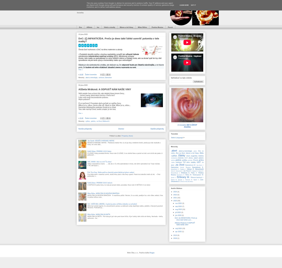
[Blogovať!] (103, 75)
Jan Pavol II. (187, 171)
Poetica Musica (157, 27)
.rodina (173, 162)
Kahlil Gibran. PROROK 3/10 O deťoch (99, 183)
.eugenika (194, 156)
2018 (175, 238)
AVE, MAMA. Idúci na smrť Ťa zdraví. (99, 162)
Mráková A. (106, 121)
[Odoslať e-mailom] (101, 75)
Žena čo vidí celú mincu (186, 181)
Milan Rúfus (142, 27)
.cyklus (87, 121)
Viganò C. (196, 179)
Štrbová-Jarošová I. (197, 177)
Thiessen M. (188, 179)
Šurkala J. (181, 179)
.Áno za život (180, 153)
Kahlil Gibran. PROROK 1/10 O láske (99, 151)
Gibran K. (190, 169)
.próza (201, 160)
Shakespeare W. (198, 175)
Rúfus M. (189, 175)
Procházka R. (181, 175)
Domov (121, 129)
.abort (174, 150)
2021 (175, 198)
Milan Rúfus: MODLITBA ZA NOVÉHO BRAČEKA (103, 193)
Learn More (184, 5)
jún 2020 (178, 215)
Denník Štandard (185, 167)
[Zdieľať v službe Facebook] (107, 75)
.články (181, 155)
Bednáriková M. (190, 165)
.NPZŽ (186, 158)
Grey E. (173, 171)
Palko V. (194, 173)
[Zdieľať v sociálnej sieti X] (105, 75)
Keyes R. (201, 171)
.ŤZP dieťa (186, 162)
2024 (175, 192)
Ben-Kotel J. (200, 165)
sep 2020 (178, 206)
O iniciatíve (187, 126)
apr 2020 (178, 231)
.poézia (93, 121)
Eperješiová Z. (175, 169)
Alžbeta (89, 27)
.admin (195, 151)
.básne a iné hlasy (192, 153)
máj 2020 (178, 228)
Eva (80, 27)
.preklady (189, 160)
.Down (188, 156)
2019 (175, 235)
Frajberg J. (183, 169)
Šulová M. (174, 179)
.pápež (196, 158)
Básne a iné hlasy (126, 27)
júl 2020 (178, 212)
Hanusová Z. (179, 171)
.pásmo (201, 158)
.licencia (181, 158)
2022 (175, 195)
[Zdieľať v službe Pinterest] (110, 75)
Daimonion (108, 77)
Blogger (152, 253)
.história (201, 156)
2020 (175, 201)
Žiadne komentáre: (91, 74)
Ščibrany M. (183, 177)
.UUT (198, 162)
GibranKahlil (199, 169)
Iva (98, 27)
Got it (193, 5)
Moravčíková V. (175, 173)
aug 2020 (178, 209)
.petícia (173, 160)
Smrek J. (173, 177)
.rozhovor (101, 77)
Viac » (80, 69)
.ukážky (193, 162)
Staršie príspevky (157, 129)
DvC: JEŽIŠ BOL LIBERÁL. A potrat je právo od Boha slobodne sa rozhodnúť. (112, 204)
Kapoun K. (195, 171)
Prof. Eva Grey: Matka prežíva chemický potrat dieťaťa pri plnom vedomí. (111, 172)
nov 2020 (178, 203)
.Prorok (195, 160)
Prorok (170, 27)
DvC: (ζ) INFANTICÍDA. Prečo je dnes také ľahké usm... (186, 219)
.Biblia (201, 153)
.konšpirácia (174, 158)
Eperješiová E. (198, 167)
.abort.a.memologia (91, 77)
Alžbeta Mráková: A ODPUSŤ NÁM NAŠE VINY (104, 89)
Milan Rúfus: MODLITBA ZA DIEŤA (98, 214)
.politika (184, 160)
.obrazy (190, 158)
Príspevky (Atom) (127, 136)
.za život (99, 121)
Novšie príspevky (85, 129)
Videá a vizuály (109, 27)
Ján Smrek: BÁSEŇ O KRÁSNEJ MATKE (100, 141)
